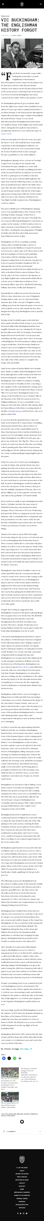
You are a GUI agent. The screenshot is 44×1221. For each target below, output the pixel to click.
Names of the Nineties (22, 1195)
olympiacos (33, 1114)
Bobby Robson (16, 411)
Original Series (22, 1198)
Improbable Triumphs (22, 1192)
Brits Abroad (22, 1177)
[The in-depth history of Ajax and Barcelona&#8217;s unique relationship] (10, 1097)
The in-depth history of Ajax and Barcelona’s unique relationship (9, 1105)
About (22, 1171)
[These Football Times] (22, 4)
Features (5, 16)
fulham (26, 1114)
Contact (22, 1183)
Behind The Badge (22, 1174)
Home (22, 1189)
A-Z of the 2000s (22, 1167)
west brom (11, 1115)
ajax (6, 1114)
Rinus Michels (23, 667)
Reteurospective (22, 1204)
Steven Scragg (16, 35)
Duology (22, 1186)
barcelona (12, 1114)
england (20, 1114)
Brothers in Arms (22, 1180)
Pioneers (22, 1201)
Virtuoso (22, 1208)
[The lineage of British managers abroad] (31, 1074)
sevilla (3, 1115)
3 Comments (11, 1131)
